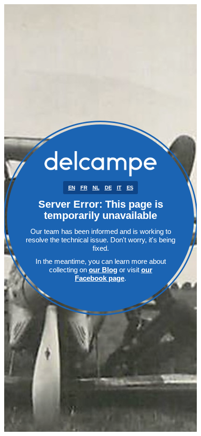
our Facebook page (113, 274)
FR (83, 187)
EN (71, 187)
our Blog (103, 270)
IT (119, 187)
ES (130, 187)
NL (96, 187)
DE (108, 187)
